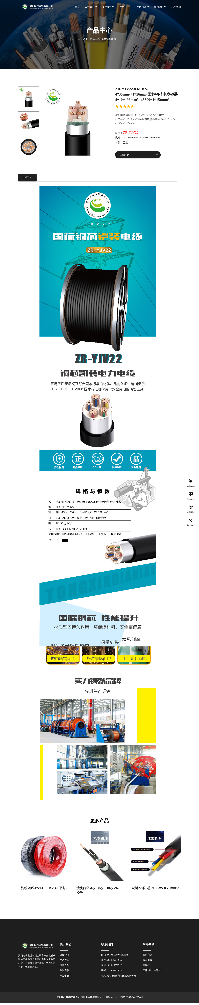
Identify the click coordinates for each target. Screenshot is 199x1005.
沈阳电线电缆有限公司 (92, 997)
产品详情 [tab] (27, 177)
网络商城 (141, 6)
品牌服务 (106, 6)
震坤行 (146, 965)
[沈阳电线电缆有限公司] (37, 6)
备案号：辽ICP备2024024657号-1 (124, 997)
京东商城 (147, 960)
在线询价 (124, 154)
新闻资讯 (158, 6)
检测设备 (64, 965)
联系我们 (176, 6)
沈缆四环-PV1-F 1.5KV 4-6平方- (44, 888)
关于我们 (89, 6)
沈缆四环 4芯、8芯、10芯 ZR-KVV (97, 890)
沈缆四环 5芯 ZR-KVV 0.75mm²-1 (156, 888)
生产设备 (64, 960)
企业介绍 (64, 955)
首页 (77, 6)
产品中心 (124, 6)
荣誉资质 (64, 970)
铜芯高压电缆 (109, 39)
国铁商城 (147, 955)
